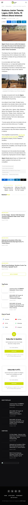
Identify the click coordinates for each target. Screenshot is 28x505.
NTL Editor (4, 18)
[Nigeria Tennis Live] (14, 2)
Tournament (19, 495)
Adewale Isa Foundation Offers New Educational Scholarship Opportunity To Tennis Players (13, 241)
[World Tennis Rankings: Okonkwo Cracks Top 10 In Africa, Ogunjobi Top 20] (14, 255)
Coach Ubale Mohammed (7, 166)
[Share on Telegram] (24, 22)
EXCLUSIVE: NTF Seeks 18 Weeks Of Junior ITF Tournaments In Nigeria (16, 297)
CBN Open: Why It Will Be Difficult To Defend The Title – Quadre (20, 189)
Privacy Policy (13, 356)
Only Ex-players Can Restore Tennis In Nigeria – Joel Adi (8, 189)
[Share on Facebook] (9, 22)
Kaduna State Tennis (13, 174)
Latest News (11, 495)
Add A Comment (14, 274)
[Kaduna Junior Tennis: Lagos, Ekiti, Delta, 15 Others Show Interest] (14, 33)
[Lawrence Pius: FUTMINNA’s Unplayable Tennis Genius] (5, 290)
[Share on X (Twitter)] (14, 22)
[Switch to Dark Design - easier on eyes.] (26, 2)
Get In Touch (14, 497)
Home (5, 495)
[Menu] (2, 2)
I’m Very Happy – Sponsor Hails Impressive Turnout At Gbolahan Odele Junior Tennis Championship (13, 216)
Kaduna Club (5, 174)
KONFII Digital (23, 500)
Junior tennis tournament (7, 168)
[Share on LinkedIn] (19, 22)
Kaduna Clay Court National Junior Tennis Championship (11, 171)
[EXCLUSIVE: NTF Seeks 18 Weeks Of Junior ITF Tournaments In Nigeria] (5, 297)
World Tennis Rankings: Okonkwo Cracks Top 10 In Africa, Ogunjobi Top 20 (16, 454)
